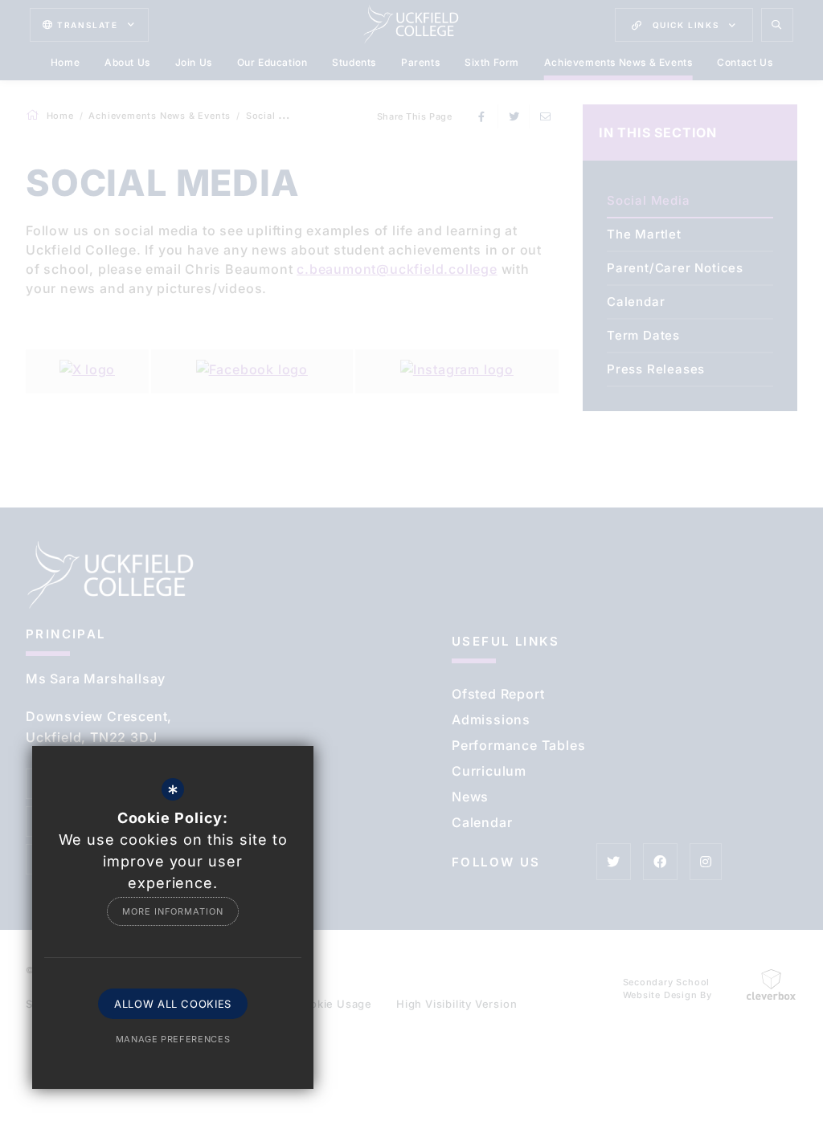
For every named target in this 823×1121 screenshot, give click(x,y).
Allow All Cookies (172, 1003)
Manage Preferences (173, 1039)
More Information (172, 911)
